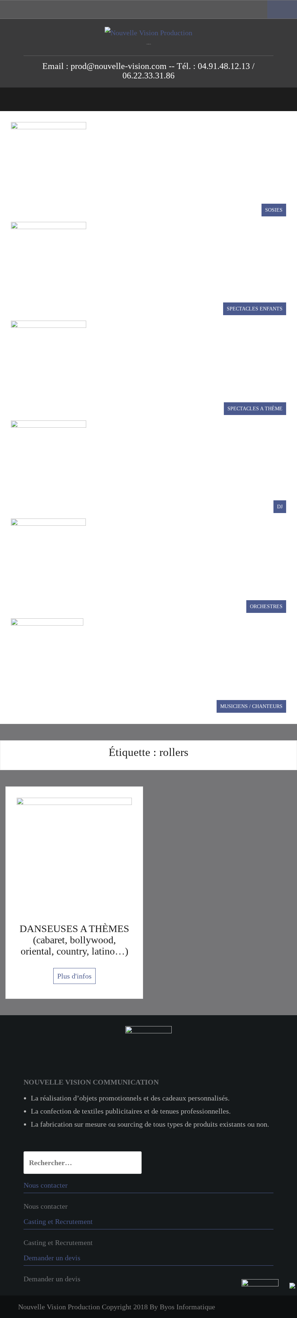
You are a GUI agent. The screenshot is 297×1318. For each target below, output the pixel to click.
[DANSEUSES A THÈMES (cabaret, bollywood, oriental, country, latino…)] (74, 854)
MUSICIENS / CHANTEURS (251, 706)
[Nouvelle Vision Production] (148, 32)
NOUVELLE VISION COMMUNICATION (91, 1082)
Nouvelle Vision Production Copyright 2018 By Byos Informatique (116, 1307)
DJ (280, 506)
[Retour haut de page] (268, 1297)
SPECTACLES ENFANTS (255, 309)
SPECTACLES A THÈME (255, 408)
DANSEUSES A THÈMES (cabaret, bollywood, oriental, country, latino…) (74, 940)
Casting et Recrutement (58, 1242)
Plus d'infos (74, 976)
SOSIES (274, 210)
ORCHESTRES (266, 606)
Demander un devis (52, 1279)
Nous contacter (46, 1206)
